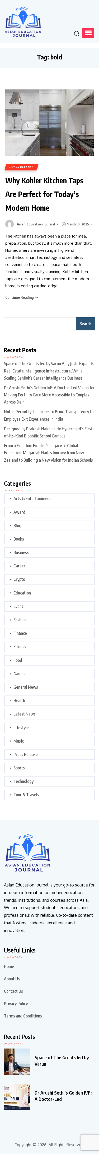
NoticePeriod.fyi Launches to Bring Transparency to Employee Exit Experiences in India (48, 415)
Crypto (19, 579)
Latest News (24, 714)
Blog (17, 525)
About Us (12, 978)
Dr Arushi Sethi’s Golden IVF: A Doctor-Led (63, 1096)
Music (18, 741)
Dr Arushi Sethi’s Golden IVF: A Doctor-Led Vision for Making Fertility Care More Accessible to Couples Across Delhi (49, 395)
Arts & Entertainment (32, 498)
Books (18, 539)
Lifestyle (21, 727)
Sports (19, 767)
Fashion (20, 619)
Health (19, 700)
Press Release (21, 167)
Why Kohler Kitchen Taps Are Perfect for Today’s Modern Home (44, 194)
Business (21, 552)
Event (18, 606)
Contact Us (13, 991)
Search (85, 323)
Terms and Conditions (23, 1016)
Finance (20, 633)
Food (17, 660)
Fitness (19, 646)
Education (22, 593)
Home (9, 966)
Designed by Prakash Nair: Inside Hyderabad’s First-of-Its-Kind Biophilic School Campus (49, 432)
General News (25, 687)
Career (19, 565)
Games (19, 673)
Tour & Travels (26, 794)
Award (19, 512)
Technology (23, 781)
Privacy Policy (16, 1003)
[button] (88, 33)
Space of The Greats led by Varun (62, 1060)
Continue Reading (20, 297)
